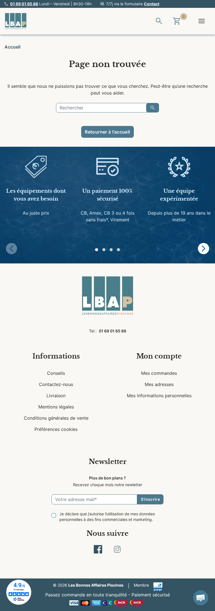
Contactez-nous (56, 384)
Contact (151, 3)
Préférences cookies (56, 429)
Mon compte (159, 356)
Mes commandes (159, 373)
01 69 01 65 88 (24, 3)
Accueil (12, 47)
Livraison (56, 395)
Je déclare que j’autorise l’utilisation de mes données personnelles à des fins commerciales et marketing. (107, 516)
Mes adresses (159, 384)
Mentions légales (56, 407)
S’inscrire (150, 499)
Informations (56, 356)
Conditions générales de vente (56, 418)
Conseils (56, 373)
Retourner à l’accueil (107, 132)
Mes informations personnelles (159, 395)
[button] (96, 249)
